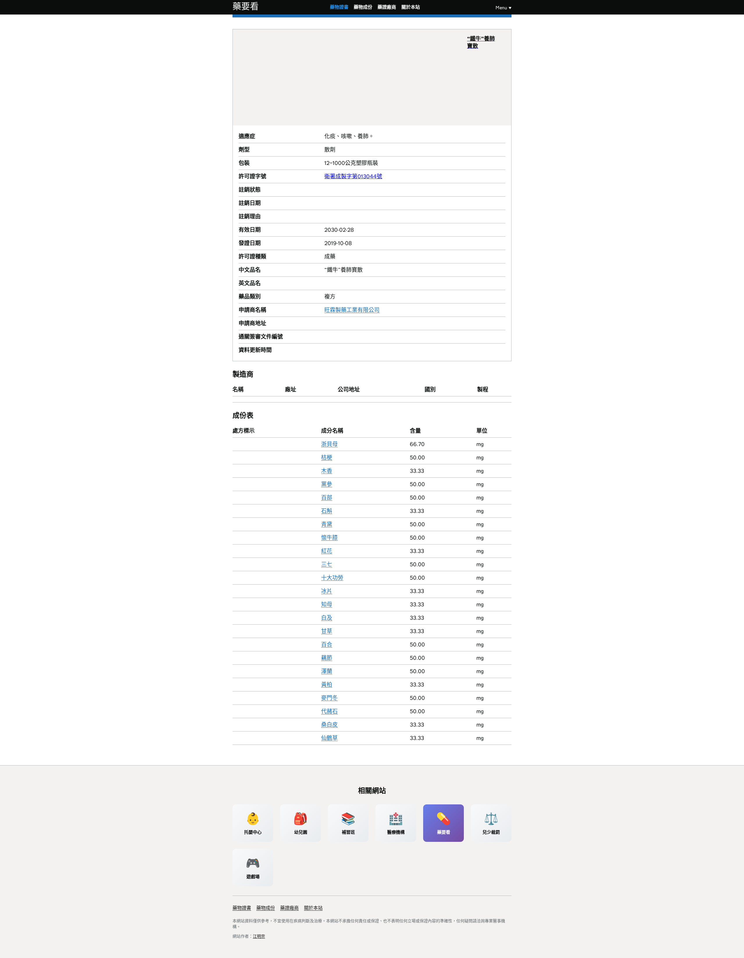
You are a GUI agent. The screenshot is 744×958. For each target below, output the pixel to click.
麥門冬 (329, 698)
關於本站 (410, 7)
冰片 (326, 591)
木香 (326, 471)
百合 (326, 644)
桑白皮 (329, 724)
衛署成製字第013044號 (353, 176)
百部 (326, 497)
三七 (326, 564)
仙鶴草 (329, 738)
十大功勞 (332, 577)
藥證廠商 (387, 7)
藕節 (326, 658)
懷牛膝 (329, 537)
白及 (326, 617)
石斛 (326, 511)
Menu (501, 7)
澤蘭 (326, 671)
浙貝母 (329, 444)
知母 (326, 604)
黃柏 (326, 684)
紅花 (326, 551)
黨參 (326, 484)
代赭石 (329, 711)
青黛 (326, 524)
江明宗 (259, 936)
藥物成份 (363, 7)
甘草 (326, 631)
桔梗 (326, 457)
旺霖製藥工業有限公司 (352, 310)
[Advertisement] (353, 77)
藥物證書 (339, 7)
